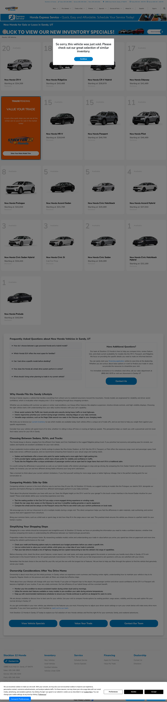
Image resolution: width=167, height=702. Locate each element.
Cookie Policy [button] (88, 692)
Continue (83, 59)
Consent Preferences (20, 699)
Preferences (113, 692)
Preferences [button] (42, 694)
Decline (133, 692)
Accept (153, 692)
